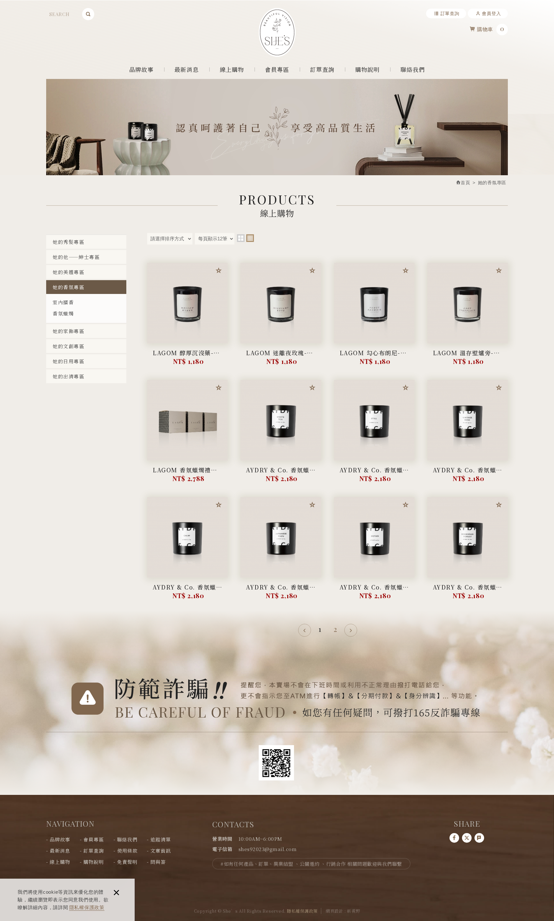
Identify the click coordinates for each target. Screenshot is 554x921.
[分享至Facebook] (454, 838)
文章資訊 (160, 850)
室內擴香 (63, 302)
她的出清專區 (68, 376)
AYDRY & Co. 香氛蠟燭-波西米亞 (467, 591)
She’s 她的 (277, 32)
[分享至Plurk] (479, 838)
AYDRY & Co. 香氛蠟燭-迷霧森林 (374, 474)
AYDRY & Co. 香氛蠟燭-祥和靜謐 (187, 591)
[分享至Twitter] (467, 838)
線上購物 (232, 69)
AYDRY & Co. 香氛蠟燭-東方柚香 (280, 591)
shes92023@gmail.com (268, 849)
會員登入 (491, 13)
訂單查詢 (450, 13)
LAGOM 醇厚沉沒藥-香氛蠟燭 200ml (187, 357)
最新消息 (186, 69)
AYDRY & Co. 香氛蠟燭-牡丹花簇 (374, 591)
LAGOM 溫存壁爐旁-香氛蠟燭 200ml (467, 357)
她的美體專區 (68, 272)
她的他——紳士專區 (76, 257)
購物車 (490, 28)
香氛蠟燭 (63, 313)
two (241, 238)
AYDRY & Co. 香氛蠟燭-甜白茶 (280, 474)
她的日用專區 (68, 361)
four (250, 238)
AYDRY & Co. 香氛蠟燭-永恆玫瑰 (467, 474)
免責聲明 (127, 861)
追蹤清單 (160, 839)
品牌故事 (141, 69)
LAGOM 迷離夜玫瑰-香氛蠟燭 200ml (280, 357)
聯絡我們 (412, 69)
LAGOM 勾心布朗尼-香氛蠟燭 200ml (374, 357)
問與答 (158, 861)
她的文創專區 (68, 346)
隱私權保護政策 (87, 907)
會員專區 (277, 69)
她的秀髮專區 (68, 241)
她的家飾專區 (68, 331)
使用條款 (127, 850)
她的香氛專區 (68, 287)
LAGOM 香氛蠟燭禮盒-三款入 (187, 474)
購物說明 (367, 69)
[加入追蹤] (218, 271)
